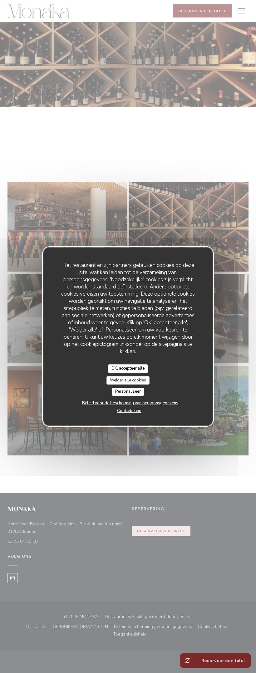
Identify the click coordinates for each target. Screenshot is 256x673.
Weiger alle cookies (128, 380)
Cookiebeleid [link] (129, 411)
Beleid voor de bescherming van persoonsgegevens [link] (130, 403)
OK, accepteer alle (128, 368)
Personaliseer (128, 391)
